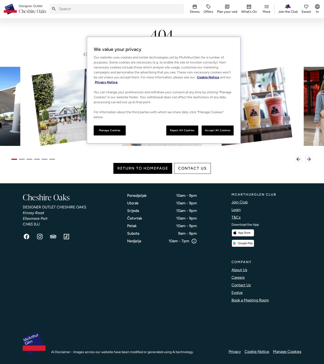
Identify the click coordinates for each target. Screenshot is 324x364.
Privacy (235, 351)
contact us (192, 168)
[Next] (309, 159)
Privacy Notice (106, 82)
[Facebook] (26, 236)
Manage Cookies (287, 351)
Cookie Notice (257, 351)
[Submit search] (53, 9)
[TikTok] (66, 236)
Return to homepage (142, 168)
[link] (33, 9)
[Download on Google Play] (242, 243)
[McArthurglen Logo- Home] (10, 9)
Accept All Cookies (217, 130)
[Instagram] (40, 236)
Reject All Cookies (182, 130)
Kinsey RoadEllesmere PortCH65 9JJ (35, 218)
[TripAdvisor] (53, 236)
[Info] (194, 241)
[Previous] (298, 159)
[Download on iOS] (242, 233)
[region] (164, 90)
